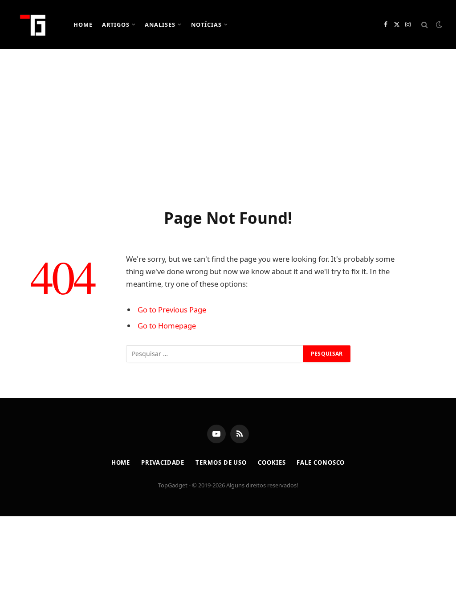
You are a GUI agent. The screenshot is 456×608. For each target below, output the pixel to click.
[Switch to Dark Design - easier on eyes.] (438, 24)
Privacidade (162, 462)
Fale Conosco (321, 462)
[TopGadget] (33, 24)
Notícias (206, 24)
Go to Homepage (167, 325)
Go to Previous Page (172, 309)
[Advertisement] (228, 127)
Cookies (271, 462)
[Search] (424, 25)
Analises (160, 24)
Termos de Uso (221, 462)
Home (83, 24)
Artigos (116, 24)
